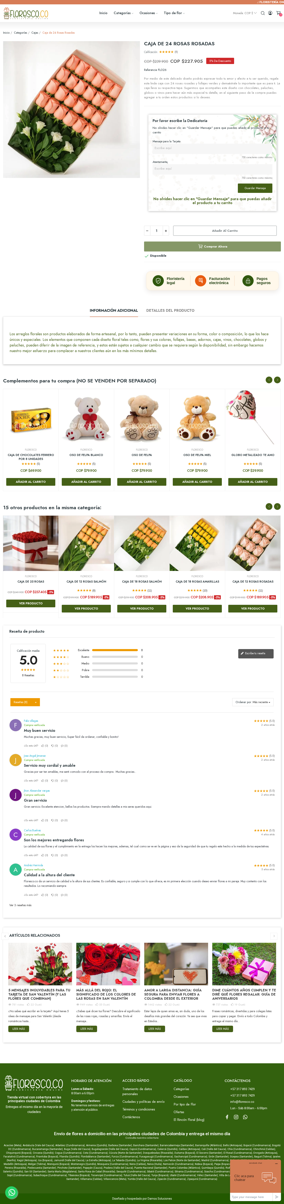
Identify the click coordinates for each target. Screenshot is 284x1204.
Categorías (181, 1089)
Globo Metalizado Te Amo (252, 455)
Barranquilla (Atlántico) (208, 1145)
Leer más (18, 1029)
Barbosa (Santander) (120, 1145)
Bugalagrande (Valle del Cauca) (110, 1149)
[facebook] (227, 1117)
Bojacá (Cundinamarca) (257, 1145)
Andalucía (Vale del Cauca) (38, 1145)
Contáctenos (131, 1117)
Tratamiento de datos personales (137, 1091)
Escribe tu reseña (254, 653)
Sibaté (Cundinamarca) (160, 1171)
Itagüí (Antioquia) (27, 1160)
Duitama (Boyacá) (184, 1152)
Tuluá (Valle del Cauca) (136, 1175)
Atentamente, (160, 162)
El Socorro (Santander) (209, 1152)
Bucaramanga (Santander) (47, 1149)
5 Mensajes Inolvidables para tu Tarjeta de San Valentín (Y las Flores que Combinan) (39, 994)
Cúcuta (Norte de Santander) (125, 1152)
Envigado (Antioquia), (265, 1152)
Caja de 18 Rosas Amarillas (197, 582)
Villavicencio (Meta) (115, 1179)
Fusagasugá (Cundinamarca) (156, 1156)
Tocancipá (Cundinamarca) (106, 1175)
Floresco (31, 450)
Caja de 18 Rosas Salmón (142, 582)
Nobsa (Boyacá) (204, 1164)
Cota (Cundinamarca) (95, 1152)
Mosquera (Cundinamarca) (112, 1164)
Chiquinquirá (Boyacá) (19, 1152)
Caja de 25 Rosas (30, 582)
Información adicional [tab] (114, 310)
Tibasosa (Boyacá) (79, 1175)
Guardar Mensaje (255, 188)
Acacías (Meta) (12, 1145)
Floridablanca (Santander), (96, 1156)
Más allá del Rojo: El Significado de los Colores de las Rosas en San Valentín (106, 994)
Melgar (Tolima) (37, 1164)
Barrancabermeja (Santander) (177, 1145)
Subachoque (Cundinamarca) (50, 1175)
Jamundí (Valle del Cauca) (69, 1160)
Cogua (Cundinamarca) (68, 1152)
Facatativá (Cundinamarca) (19, 1156)
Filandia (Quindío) (69, 1156)
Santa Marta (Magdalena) (62, 1171)
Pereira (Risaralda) (15, 1167)
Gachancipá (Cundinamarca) (190, 1156)
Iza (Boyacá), (45, 1160)
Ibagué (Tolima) (263, 1156)
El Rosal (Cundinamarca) (237, 1152)
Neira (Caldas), (138, 1164)
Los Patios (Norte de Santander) (182, 1160)
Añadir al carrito (225, 230)
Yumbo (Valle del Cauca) (142, 1179)
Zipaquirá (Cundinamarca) (202, 1179)
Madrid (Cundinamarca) (215, 1160)
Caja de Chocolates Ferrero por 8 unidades (31, 457)
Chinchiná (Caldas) (264, 1149)
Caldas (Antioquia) (189, 1149)
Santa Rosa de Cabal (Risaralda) (96, 1171)
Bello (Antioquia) (232, 1145)
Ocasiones (181, 1096)
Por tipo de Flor (185, 1104)
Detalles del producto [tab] (170, 310)
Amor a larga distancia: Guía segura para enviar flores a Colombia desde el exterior (173, 994)
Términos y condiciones (138, 1109)
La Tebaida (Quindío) (124, 1160)
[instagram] (236, 1117)
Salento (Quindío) (13, 1171)
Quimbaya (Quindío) (212, 1167)
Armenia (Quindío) (96, 1145)
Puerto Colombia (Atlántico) (184, 1167)
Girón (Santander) (219, 1156)
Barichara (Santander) (146, 1145)
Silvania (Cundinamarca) (189, 1171)
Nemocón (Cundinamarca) (178, 1164)
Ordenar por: (244, 702)
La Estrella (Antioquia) (98, 1160)
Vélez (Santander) (207, 1175)
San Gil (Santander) (35, 1171)
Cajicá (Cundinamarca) (143, 1149)
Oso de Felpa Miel (197, 455)
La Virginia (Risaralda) (149, 1160)
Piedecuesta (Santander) (41, 1167)
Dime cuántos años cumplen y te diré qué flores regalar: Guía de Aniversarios (244, 994)
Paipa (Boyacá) (223, 1164)
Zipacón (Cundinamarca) (171, 1179)
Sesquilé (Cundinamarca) (131, 1171)
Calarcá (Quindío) (167, 1149)
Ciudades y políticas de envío (143, 1101)
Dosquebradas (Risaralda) (158, 1152)
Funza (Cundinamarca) (125, 1156)
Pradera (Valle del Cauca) (118, 1167)
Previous (269, 379)
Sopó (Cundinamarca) (19, 1175)
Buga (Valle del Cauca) (77, 1149)
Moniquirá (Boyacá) (58, 1164)
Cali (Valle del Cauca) (213, 1149)
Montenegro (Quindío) (83, 1164)
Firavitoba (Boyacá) (47, 1156)
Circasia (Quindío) (43, 1152)
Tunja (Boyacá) (160, 1175)
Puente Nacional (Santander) (150, 1167)
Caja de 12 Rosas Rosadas (252, 582)
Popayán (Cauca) (92, 1167)
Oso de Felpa (142, 455)
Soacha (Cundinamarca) (218, 1171)
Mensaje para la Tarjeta (166, 141)
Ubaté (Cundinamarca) (183, 1175)
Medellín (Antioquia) (15, 1164)
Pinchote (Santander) (69, 1167)
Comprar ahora (215, 246)
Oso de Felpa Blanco (86, 455)
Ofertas (179, 1112)
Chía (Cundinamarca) (239, 1149)
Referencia (150, 70)
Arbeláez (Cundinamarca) (70, 1145)
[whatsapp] (245, 1117)
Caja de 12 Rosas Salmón (86, 582)
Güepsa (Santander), (241, 1156)
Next (277, 379)
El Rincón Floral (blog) (189, 1119)
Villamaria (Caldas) (91, 1179)
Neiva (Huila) (154, 1164)
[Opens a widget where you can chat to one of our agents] (255, 1180)
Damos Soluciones (160, 1198)
